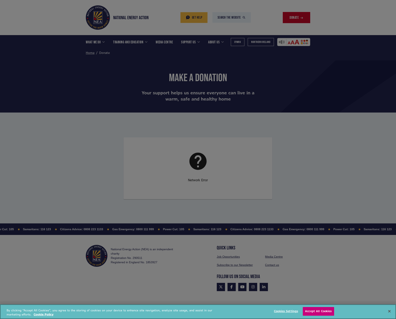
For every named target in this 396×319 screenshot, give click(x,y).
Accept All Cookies (318, 311)
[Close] (389, 311)
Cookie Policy (43, 314)
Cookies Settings (286, 311)
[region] (198, 311)
